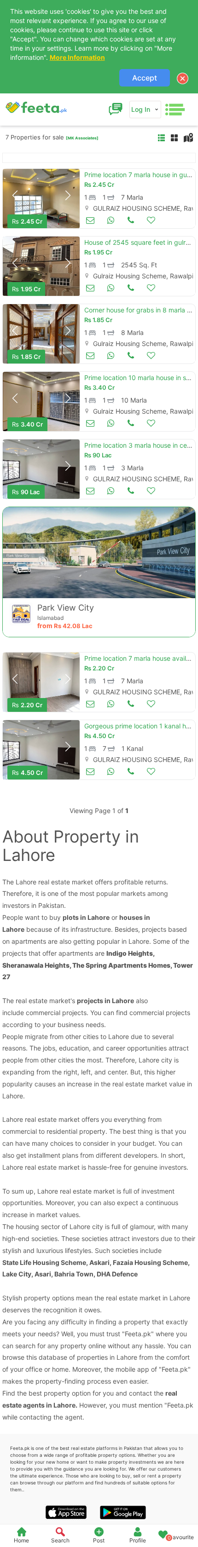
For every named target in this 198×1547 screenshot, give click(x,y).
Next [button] (67, 195)
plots (71, 917)
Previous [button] (15, 195)
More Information (77, 57)
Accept (144, 77)
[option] (41, 198)
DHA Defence (117, 1274)
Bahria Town (73, 1274)
